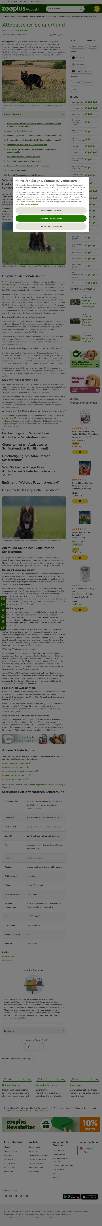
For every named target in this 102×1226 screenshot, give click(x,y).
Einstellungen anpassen (51, 210)
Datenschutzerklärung (29, 204)
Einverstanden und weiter (51, 218)
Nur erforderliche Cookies (51, 226)
